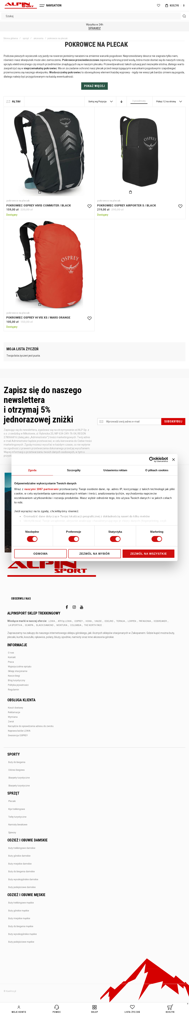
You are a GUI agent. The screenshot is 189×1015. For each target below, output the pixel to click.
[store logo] (21, 5)
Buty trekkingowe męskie (21, 902)
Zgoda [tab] (32, 470)
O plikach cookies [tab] (157, 470)
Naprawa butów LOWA (19, 731)
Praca (11, 662)
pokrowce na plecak (18, 200)
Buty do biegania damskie (21, 871)
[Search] (184, 16)
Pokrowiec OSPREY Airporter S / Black (140, 152)
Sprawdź (94, 28)
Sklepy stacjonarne (17, 671)
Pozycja (102, 101)
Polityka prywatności (18, 685)
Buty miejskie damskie (20, 863)
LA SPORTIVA (15, 625)
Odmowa (40, 553)
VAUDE (98, 621)
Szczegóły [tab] (73, 470)
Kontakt (12, 657)
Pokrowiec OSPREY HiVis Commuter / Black (49, 152)
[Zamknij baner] (173, 459)
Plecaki (12, 801)
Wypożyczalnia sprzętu (19, 666)
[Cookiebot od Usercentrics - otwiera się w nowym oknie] (152, 459)
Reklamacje (14, 712)
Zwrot (11, 721)
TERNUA (120, 621)
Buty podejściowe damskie (22, 887)
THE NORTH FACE (93, 625)
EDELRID (109, 621)
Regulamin (13, 689)
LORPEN (132, 621)
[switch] (73, 539)
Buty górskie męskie (18, 910)
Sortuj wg (93, 101)
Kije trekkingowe (16, 809)
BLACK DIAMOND (45, 625)
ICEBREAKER (160, 621)
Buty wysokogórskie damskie (23, 879)
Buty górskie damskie (19, 856)
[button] (89, 206)
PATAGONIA (145, 621)
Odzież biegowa (16, 770)
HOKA (89, 621)
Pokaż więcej (94, 86)
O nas (11, 652)
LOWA (52, 621)
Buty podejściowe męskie (21, 942)
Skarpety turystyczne (19, 777)
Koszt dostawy (15, 707)
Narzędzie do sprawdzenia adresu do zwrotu (31, 726)
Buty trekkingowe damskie (21, 848)
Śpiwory (12, 832)
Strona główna (10, 38)
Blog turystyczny (16, 680)
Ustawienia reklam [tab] (115, 470)
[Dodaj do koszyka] (39, 192)
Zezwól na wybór (94, 553)
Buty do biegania (16, 762)
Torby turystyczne (17, 817)
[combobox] (94, 16)
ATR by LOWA (64, 621)
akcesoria (38, 38)
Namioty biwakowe (17, 824)
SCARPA (29, 625)
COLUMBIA (75, 625)
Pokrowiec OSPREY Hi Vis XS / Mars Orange (49, 264)
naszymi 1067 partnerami (41, 489)
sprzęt (26, 38)
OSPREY (78, 621)
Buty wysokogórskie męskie (22, 934)
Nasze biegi (14, 676)
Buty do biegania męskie (20, 926)
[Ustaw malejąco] (121, 101)
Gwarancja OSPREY (18, 735)
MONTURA (61, 625)
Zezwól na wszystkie (148, 553)
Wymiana (13, 717)
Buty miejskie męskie (19, 918)
